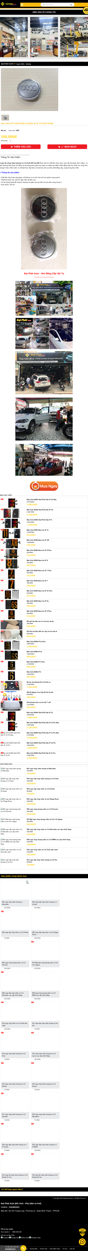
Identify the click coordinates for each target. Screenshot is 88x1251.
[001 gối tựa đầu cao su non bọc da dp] (11, 625)
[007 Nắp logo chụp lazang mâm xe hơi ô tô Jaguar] (11, 820)
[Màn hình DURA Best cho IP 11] (11, 533)
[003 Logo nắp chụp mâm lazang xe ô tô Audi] (11, 780)
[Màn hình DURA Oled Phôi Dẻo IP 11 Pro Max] (11, 734)
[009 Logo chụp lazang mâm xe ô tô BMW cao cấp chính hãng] (11, 842)
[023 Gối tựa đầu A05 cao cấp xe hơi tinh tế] (11, 635)
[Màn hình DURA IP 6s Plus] (11, 645)
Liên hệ (72, 1249)
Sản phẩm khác (55, 1249)
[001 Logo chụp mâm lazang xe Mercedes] (11, 769)
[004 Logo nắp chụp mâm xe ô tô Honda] (11, 790)
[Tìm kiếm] (71, 4)
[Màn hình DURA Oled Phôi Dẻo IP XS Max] (11, 503)
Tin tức (64, 1249)
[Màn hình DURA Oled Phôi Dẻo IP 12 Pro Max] (11, 726)
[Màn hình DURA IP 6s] (11, 655)
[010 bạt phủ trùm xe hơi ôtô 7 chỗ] (11, 706)
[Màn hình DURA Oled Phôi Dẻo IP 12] (11, 716)
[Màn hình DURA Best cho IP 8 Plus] (11, 553)
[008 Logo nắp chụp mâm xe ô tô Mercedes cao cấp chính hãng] (11, 831)
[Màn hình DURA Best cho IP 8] (11, 564)
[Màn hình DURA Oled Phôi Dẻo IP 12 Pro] (11, 744)
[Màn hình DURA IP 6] (11, 675)
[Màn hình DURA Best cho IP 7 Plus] (11, 574)
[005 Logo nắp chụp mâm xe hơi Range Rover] (11, 800)
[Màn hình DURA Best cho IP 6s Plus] (11, 594)
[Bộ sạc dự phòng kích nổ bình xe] (11, 685)
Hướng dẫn (33, 1249)
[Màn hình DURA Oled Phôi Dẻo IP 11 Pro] (11, 754)
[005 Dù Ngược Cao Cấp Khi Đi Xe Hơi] (11, 696)
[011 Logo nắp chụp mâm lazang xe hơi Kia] (11, 861)
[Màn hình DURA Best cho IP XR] (11, 543)
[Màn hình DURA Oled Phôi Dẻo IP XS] (11, 513)
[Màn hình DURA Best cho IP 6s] (11, 604)
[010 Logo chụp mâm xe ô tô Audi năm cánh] (11, 851)
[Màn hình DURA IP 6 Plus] (11, 665)
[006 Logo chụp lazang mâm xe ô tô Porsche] (11, 810)
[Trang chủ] (9, 4)
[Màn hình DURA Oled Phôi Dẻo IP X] (11, 523)
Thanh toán (43, 1249)
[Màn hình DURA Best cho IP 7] (11, 584)
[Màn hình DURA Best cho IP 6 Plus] (11, 614)
